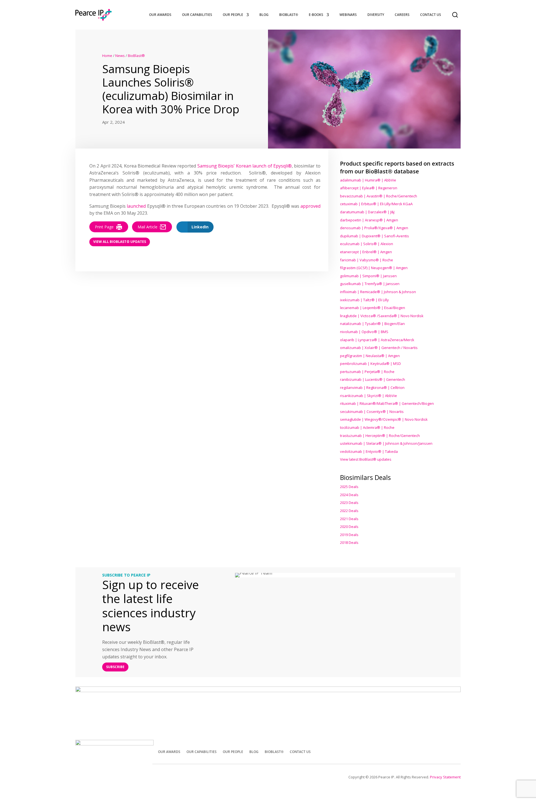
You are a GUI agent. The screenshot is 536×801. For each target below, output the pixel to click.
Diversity (375, 14)
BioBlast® (288, 14)
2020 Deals (349, 526)
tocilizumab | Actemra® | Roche (367, 427)
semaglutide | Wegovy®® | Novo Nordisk (384, 419)
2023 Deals (349, 502)
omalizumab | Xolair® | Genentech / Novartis (379, 347)
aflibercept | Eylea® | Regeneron (368, 187)
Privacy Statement (445, 777)
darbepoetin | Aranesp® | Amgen (369, 220)
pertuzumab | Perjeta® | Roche (367, 371)
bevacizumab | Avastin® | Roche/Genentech (378, 196)
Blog (264, 14)
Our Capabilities (197, 14)
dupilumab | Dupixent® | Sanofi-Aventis (374, 235)
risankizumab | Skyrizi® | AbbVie (368, 395)
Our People (233, 14)
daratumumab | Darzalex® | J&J (367, 211)
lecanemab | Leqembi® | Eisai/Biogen (372, 307)
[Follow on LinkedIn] (454, 751)
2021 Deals (349, 518)
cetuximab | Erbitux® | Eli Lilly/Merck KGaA (376, 203)
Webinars (348, 14)
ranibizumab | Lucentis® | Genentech (372, 379)
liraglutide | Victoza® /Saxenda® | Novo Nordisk (381, 315)
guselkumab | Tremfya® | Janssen (369, 283)
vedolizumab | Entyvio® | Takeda (369, 451)
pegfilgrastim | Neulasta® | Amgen (370, 355)
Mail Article (147, 226)
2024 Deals (349, 494)
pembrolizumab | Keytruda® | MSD (370, 363)
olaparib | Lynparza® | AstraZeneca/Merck (377, 339)
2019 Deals (349, 534)
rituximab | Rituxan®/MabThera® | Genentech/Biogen (387, 403)
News (120, 55)
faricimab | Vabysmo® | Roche (366, 259)
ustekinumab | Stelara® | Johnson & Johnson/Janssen (386, 443)
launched (136, 206)
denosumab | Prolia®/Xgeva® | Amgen (374, 227)
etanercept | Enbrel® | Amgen (366, 251)
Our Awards (160, 14)
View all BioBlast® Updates (119, 241)
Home (107, 55)
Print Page (104, 226)
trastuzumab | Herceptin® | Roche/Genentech (380, 435)
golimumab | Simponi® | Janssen (368, 275)
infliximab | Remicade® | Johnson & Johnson (378, 291)
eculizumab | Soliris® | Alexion (366, 243)
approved (310, 206)
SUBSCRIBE (115, 666)
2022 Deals (349, 510)
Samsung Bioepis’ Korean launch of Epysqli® (244, 166)
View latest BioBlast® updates (365, 459)
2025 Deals (349, 486)
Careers (402, 14)
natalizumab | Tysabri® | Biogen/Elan (372, 323)
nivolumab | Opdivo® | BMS (364, 331)
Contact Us (430, 14)
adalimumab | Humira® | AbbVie (368, 180)
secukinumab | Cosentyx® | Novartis (372, 411)
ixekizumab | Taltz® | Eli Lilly (364, 299)
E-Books (316, 14)
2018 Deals (349, 542)
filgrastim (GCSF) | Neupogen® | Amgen (374, 267)
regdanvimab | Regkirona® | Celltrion (372, 387)
